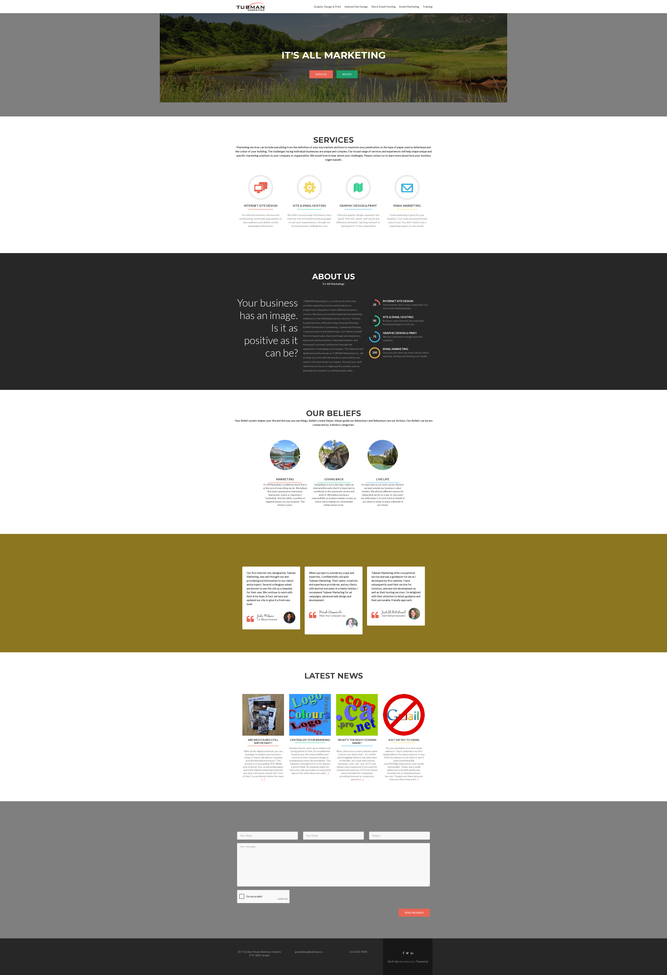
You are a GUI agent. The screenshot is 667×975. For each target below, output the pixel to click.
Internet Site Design (356, 6)
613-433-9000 (358, 951)
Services (321, 74)
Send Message (414, 912)
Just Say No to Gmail (404, 739)
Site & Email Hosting (383, 6)
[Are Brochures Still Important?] (263, 715)
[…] (263, 779)
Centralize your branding (310, 739)
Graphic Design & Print (327, 6)
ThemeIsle (422, 961)
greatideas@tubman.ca (309, 951)
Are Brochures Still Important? (263, 741)
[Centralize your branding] (310, 715)
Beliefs (347, 74)
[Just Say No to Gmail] (404, 715)
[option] (333, 739)
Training (428, 6)
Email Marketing (409, 6)
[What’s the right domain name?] (357, 715)
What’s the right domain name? (357, 741)
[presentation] (375, 305)
